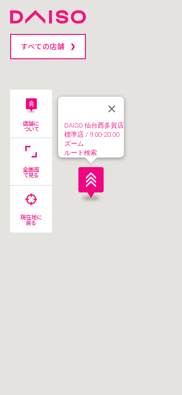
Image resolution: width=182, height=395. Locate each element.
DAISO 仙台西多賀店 (94, 125)
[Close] (112, 109)
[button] (91, 182)
